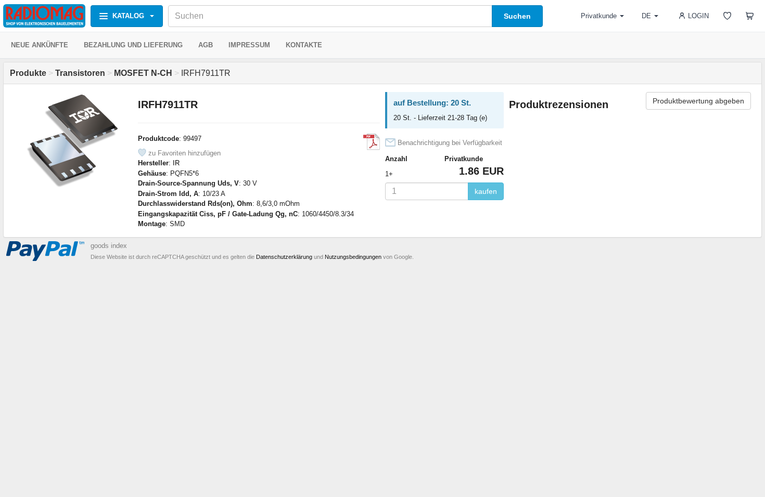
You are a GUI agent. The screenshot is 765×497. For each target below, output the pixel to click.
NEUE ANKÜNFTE (39, 45)
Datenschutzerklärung (284, 257)
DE (646, 16)
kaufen (486, 191)
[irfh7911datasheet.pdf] (371, 142)
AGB (205, 45)
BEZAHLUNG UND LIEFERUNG (133, 45)
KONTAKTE (304, 45)
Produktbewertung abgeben (698, 101)
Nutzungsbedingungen (353, 257)
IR (176, 163)
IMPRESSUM (249, 45)
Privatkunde (599, 16)
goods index (109, 246)
